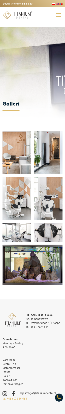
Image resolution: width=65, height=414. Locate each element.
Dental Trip (9, 363)
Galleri (6, 375)
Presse (6, 371)
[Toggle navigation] (58, 15)
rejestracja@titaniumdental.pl (38, 393)
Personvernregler (12, 383)
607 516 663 (24, 3)
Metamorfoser (11, 367)
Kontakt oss (9, 379)
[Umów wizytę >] (59, 398)
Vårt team (8, 359)
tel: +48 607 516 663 (14, 398)
